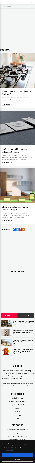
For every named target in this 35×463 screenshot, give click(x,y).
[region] (17, 451)
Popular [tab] (10, 316)
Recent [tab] (27, 316)
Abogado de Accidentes (17, 405)
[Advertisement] (17, 29)
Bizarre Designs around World (17, 436)
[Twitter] (17, 229)
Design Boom (17, 415)
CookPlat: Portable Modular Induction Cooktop (14, 150)
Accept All (17, 455)
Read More (17, 70)
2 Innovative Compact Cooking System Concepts (16, 208)
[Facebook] (14, 229)
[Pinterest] (20, 229)
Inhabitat (17, 412)
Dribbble (17, 408)
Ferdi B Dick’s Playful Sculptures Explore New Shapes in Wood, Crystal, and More (23, 351)
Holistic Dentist (17, 398)
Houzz (17, 419)
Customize (17, 459)
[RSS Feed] (23, 229)
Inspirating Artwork (17, 433)
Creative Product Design (17, 440)
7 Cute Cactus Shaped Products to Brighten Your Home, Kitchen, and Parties (23, 341)
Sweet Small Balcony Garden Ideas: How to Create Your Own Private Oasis (23, 322)
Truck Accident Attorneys (17, 401)
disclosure (15, 386)
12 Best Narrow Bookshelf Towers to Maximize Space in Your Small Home (23, 332)
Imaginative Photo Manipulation (17, 429)
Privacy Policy (9, 450)
